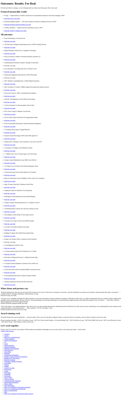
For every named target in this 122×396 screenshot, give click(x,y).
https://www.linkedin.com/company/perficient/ (17, 387)
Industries (7, 353)
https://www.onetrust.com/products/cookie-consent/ (18, 393)
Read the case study (9, 41)
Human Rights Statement (11, 382)
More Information (9, 385)
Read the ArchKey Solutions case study (15, 30)
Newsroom (7, 376)
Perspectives (7, 369)
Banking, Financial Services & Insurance (15, 356)
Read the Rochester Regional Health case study (17, 24)
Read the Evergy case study (12, 18)
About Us (7, 334)
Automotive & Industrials (11, 355)
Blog (5, 392)
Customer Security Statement (12, 381)
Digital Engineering (9, 347)
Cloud (6, 344)
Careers (6, 336)
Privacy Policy (8, 377)
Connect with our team (7, 331)
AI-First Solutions (9, 339)
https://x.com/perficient (10, 390)
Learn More (7, 352)
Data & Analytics (9, 345)
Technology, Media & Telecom (13, 361)
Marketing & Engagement (11, 348)
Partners (6, 364)
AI (5, 342)
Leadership (7, 374)
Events (6, 371)
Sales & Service (8, 350)
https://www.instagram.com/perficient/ (15, 389)
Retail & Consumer (9, 360)
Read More (7, 373)
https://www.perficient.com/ (12, 337)
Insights (6, 366)
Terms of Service (9, 379)
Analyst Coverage (9, 368)
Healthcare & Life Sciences (12, 358)
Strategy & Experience (10, 340)
